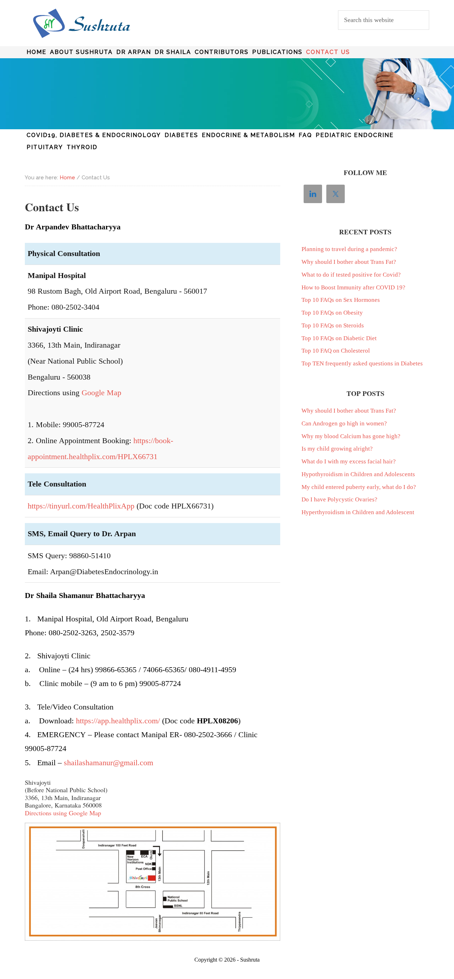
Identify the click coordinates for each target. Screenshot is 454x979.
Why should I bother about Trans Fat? (348, 262)
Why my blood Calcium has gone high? (350, 436)
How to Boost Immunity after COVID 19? (353, 287)
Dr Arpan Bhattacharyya (81, 23)
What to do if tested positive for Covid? (351, 274)
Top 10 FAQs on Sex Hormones (340, 300)
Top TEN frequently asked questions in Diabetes (362, 363)
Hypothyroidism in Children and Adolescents (358, 474)
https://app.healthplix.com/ (118, 720)
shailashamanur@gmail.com (108, 762)
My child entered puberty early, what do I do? (358, 487)
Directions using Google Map (63, 813)
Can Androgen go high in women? (344, 423)
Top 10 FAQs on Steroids (332, 325)
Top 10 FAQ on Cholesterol (335, 350)
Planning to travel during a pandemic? (349, 249)
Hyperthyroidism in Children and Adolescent (357, 512)
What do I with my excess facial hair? (348, 461)
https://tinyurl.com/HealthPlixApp (81, 505)
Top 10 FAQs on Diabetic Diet (339, 338)
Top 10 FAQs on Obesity (332, 312)
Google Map (101, 392)
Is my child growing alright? (337, 448)
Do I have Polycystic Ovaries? (339, 499)
